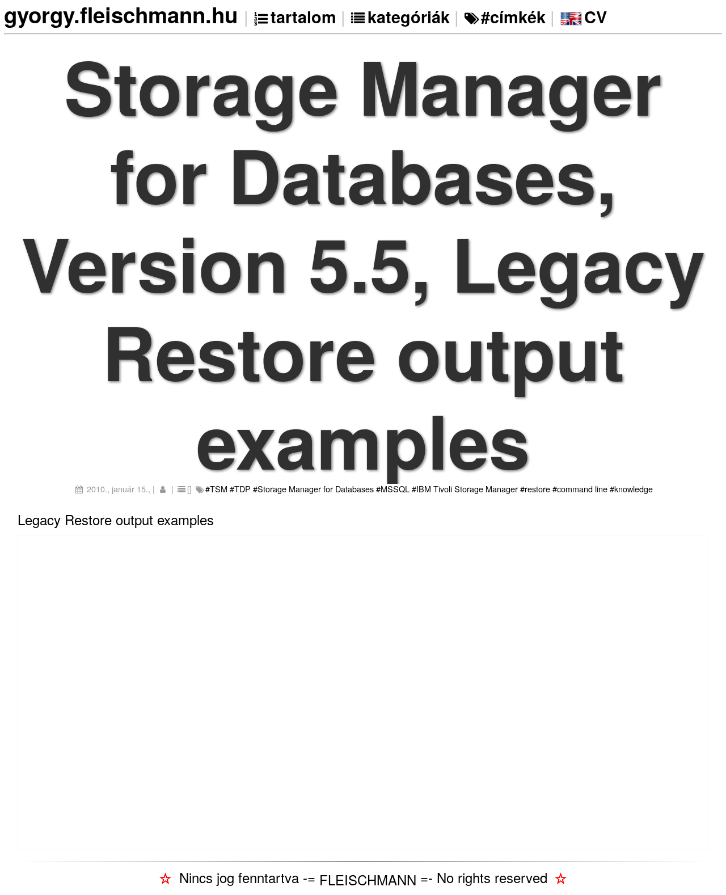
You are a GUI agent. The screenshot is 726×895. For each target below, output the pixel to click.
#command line (579, 489)
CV (595, 16)
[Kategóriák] (359, 16)
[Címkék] (473, 16)
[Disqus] (363, 691)
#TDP (240, 489)
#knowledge (631, 489)
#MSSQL (393, 489)
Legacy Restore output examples (116, 519)
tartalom (303, 16)
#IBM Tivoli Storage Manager (465, 489)
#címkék (513, 16)
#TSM (216, 489)
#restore (535, 489)
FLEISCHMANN (367, 879)
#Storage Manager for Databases (313, 489)
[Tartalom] (261, 16)
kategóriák (409, 16)
